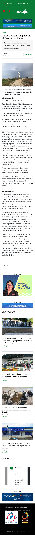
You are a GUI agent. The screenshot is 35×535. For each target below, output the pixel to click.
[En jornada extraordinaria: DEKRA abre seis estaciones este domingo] (17, 362)
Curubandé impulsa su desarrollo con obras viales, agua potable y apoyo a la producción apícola (17, 340)
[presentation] (6, 476)
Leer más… (5, 347)
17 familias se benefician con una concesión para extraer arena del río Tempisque (16, 410)
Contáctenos (26, 510)
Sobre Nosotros (9, 507)
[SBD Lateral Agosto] (17, 285)
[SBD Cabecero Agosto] (17, 25)
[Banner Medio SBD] (17, 306)
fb (14, 529)
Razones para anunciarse (21, 507)
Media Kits (8, 510)
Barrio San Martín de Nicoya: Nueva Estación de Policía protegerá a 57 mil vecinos (16, 445)
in (23, 529)
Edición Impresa (9, 3)
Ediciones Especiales (23, 3)
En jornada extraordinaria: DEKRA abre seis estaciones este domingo (15, 375)
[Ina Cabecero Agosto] (17, 20)
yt (19, 529)
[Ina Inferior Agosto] (17, 496)
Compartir (28, 54)
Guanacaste (4, 32)
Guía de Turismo (17, 510)
